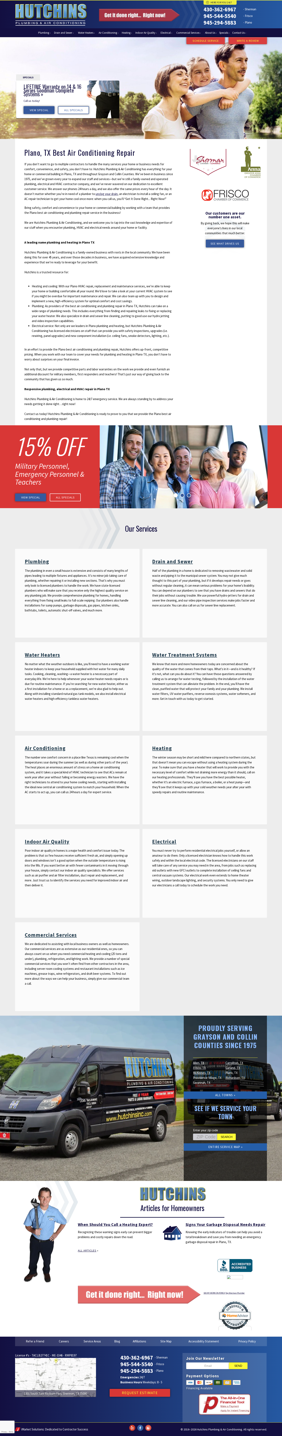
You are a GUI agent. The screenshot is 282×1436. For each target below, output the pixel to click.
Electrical (164, 841)
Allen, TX (198, 1063)
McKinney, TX (201, 1073)
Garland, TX (232, 1068)
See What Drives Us (225, 243)
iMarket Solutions (32, 1429)
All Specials (73, 110)
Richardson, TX (235, 1078)
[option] (67, 99)
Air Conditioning (45, 748)
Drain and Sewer (172, 561)
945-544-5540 (220, 15)
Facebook (140, 1425)
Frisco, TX (199, 1068)
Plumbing (37, 561)
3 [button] (189, 495)
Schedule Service (206, 41)
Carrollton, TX (234, 1063)
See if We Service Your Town (225, 1112)
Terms (11, 1432)
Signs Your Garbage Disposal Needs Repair (225, 1224)
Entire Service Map (224, 1147)
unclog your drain (107, 194)
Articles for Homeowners (172, 1207)
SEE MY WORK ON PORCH (214, 1293)
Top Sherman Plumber (235, 1293)
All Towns (224, 1095)
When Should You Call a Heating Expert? (115, 1224)
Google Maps (148, 1425)
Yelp (132, 1425)
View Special (39, 110)
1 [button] (176, 495)
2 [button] (182, 495)
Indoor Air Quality (47, 841)
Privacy (4, 1432)
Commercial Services (51, 935)
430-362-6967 (220, 9)
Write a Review (248, 41)
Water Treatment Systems (184, 654)
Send (238, 1365)
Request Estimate (140, 1392)
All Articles (87, 1250)
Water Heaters (42, 654)
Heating (162, 748)
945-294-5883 (220, 22)
